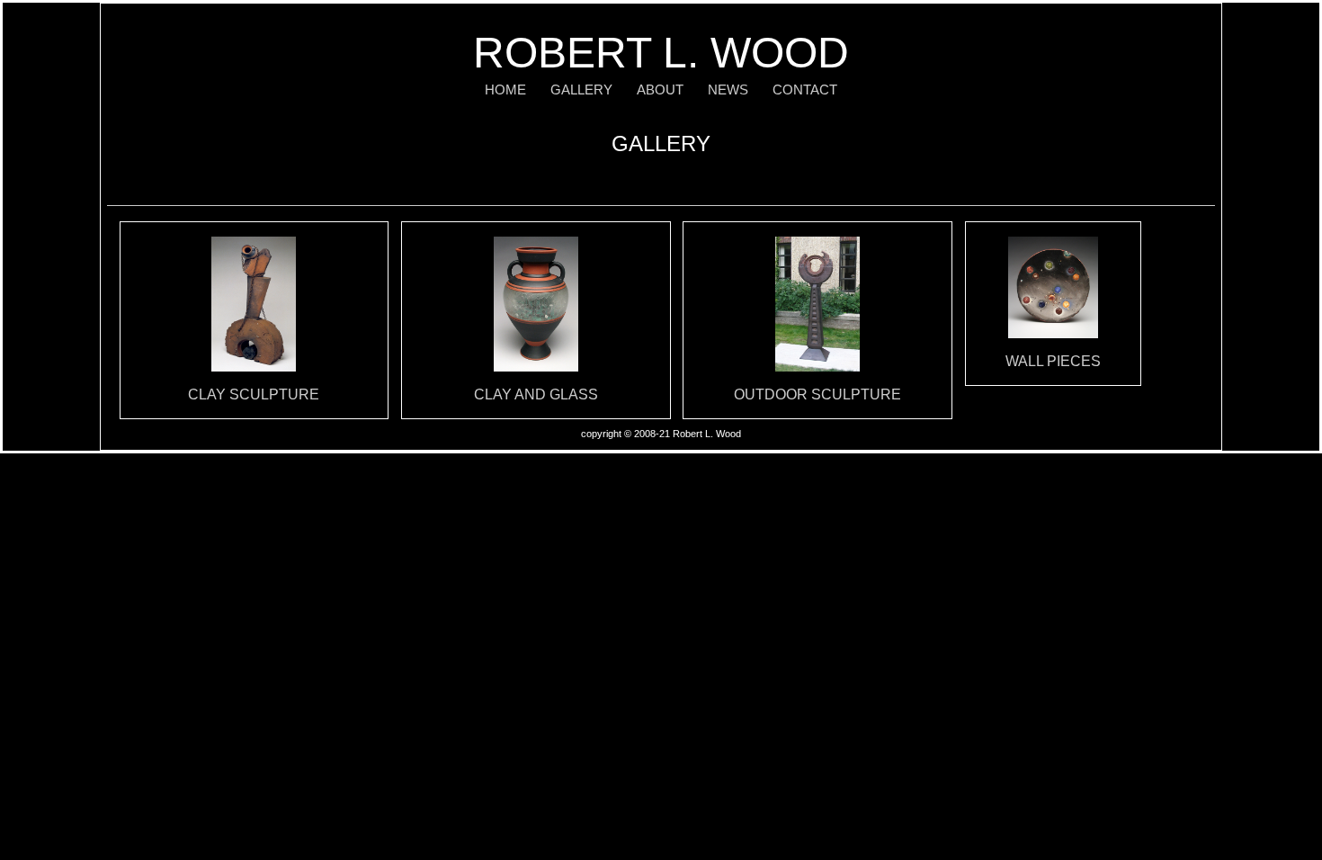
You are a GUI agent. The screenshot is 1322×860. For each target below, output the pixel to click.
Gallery (581, 90)
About (660, 90)
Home (505, 90)
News (728, 90)
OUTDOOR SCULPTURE (817, 394)
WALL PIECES (1053, 361)
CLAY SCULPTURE (253, 394)
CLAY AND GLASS (536, 394)
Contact (805, 90)
